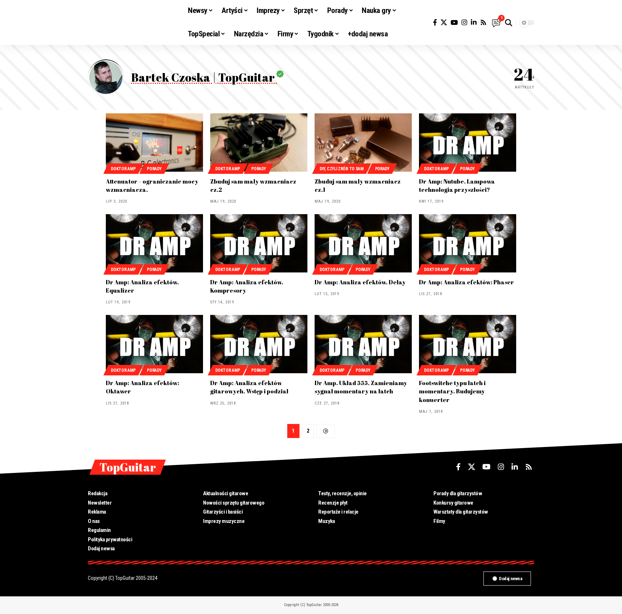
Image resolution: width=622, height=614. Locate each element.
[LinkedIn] (473, 22)
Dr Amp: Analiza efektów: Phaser (466, 282)
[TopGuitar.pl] (132, 22)
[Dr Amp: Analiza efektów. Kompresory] (258, 243)
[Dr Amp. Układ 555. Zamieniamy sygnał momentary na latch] (363, 344)
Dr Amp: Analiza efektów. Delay (360, 282)
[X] (444, 22)
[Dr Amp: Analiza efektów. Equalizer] (154, 243)
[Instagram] (464, 22)
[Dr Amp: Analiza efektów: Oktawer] (154, 344)
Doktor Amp (123, 168)
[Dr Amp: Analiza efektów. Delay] (363, 243)
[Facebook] (435, 22)
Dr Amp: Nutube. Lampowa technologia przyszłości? (457, 185)
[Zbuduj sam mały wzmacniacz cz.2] (258, 142)
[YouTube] (454, 22)
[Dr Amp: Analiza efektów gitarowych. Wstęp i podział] (258, 344)
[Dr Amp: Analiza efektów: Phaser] (467, 243)
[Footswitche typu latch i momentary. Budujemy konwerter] (467, 344)
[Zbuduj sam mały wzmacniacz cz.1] (363, 142)
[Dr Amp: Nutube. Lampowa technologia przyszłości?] (467, 142)
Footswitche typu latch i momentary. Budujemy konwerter (452, 391)
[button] (508, 22)
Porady (154, 168)
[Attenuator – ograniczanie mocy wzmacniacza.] (154, 142)
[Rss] (483, 22)
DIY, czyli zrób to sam (341, 168)
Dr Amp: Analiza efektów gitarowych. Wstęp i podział (249, 387)
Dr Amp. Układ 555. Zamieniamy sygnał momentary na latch (361, 387)
